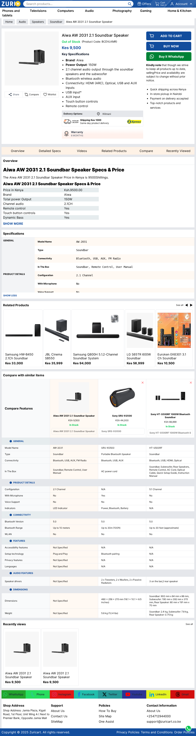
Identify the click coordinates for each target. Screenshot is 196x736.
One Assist (106, 721)
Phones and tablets (11, 13)
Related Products (114, 151)
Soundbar (56, 21)
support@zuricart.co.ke (164, 721)
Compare (146, 151)
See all (179, 305)
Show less (10, 295)
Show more (13, 223)
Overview (17, 151)
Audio (89, 11)
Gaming (145, 11)
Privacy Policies (128, 732)
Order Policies (184, 732)
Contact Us (59, 716)
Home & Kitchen (179, 11)
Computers (65, 11)
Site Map (105, 716)
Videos (82, 151)
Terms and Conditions (157, 732)
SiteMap (57, 721)
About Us (58, 711)
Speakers (38, 21)
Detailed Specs (50, 151)
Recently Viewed (178, 151)
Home (9, 21)
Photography (122, 11)
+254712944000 (159, 716)
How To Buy (107, 711)
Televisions (38, 11)
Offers (146, 4)
